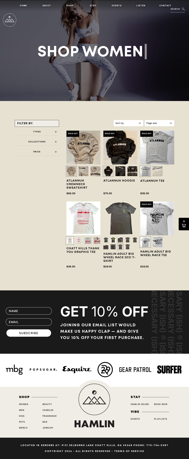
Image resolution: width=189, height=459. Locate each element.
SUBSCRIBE (29, 333)
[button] (71, 171)
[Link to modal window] (83, 147)
